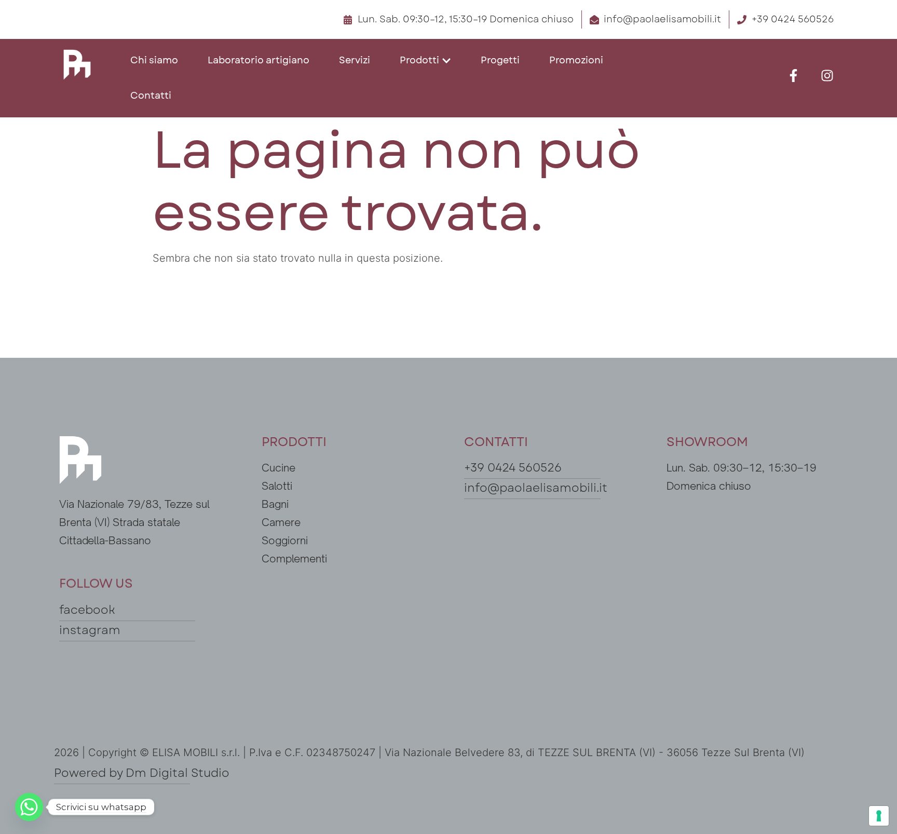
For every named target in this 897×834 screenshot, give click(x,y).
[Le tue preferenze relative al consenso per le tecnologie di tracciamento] (879, 816)
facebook (87, 609)
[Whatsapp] (29, 807)
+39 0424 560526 (513, 467)
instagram (89, 630)
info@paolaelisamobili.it (535, 487)
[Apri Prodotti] (446, 60)
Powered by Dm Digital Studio (141, 772)
